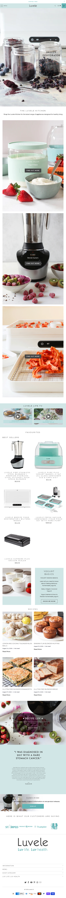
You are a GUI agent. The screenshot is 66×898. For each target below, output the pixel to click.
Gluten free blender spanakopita (17, 689)
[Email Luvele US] (40, 882)
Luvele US (31, 889)
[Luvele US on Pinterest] (34, 882)
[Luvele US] (33, 5)
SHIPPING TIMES (32, 1)
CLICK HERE (33, 728)
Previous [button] (5, 416)
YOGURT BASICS (49, 572)
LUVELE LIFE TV (33, 406)
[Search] (55, 5)
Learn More (51, 64)
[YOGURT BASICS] (16, 582)
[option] (17, 416)
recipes (33, 609)
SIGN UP (33, 806)
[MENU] (1, 5)
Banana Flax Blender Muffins (46, 643)
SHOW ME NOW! (49, 601)
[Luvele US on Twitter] (25, 882)
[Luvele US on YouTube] (31, 882)
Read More (6, 651)
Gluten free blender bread (46, 689)
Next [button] (61, 416)
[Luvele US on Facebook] (28, 882)
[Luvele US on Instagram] (37, 882)
